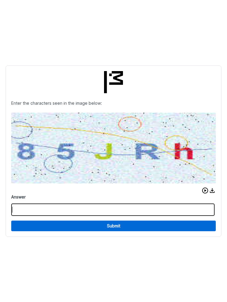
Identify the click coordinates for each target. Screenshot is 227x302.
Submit (113, 225)
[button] (205, 190)
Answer (18, 196)
